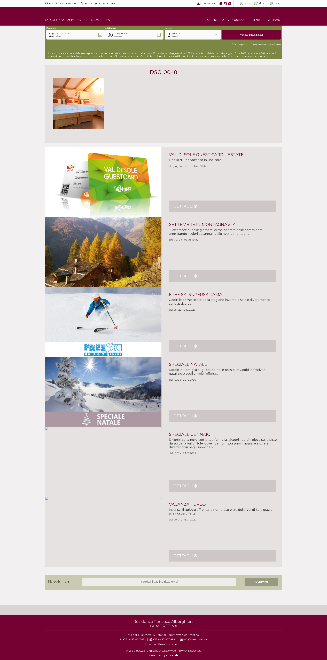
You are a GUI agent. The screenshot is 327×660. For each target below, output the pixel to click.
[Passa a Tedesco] (260, 3)
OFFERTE (213, 19)
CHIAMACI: (89, 3)
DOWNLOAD (207, 3)
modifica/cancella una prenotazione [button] (267, 44)
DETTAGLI (183, 206)
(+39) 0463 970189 (105, 3)
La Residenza (54, 19)
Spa (107, 19)
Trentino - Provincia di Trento (163, 644)
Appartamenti (77, 19)
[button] (75, 35)
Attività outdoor (234, 19)
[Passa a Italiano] (275, 3)
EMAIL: (52, 3)
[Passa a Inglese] (245, 3)
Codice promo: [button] (241, 44)
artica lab (172, 655)
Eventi (255, 19)
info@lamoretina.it (66, 3)
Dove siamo (271, 19)
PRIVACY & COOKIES (189, 650)
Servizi (96, 19)
